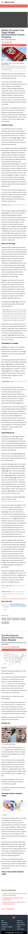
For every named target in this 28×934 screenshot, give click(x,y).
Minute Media (11, 932)
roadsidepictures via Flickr (7, 501)
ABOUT (2, 920)
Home (3, 909)
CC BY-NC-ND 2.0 (20, 501)
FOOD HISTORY (5, 622)
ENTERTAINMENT (16, 619)
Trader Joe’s (4, 683)
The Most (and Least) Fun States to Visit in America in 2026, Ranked (14, 894)
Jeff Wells (5, 39)
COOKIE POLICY (4, 924)
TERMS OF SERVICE (21, 924)
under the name (5, 516)
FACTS (23, 619)
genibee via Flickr (14, 205)
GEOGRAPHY (10, 909)
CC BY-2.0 (7, 64)
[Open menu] (2, 2)
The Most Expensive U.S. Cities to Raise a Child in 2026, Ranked (14, 903)
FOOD (3, 619)
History (9, 619)
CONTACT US (19, 920)
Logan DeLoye (7, 647)
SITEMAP (19, 927)
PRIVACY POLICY (20, 922)
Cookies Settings (20, 929)
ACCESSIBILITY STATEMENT (7, 927)
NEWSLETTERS (4, 922)
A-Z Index (3, 929)
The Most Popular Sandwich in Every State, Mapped (13, 898)
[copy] (11, 42)
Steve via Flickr (18, 381)
